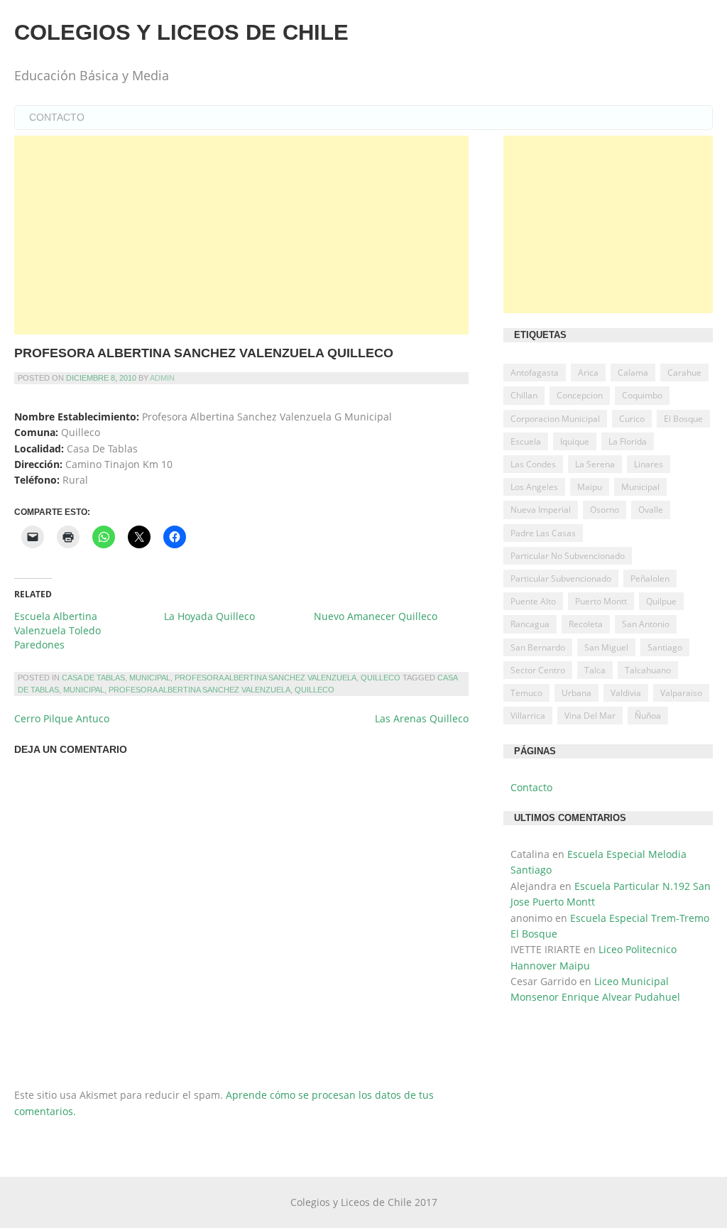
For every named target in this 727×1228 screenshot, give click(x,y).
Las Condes (533, 464)
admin (162, 378)
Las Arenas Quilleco (422, 718)
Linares (648, 464)
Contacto (56, 117)
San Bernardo (537, 647)
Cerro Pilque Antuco (61, 718)
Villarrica (527, 716)
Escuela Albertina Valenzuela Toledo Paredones (57, 630)
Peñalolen (649, 578)
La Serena (595, 464)
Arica (588, 372)
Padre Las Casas (543, 533)
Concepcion (580, 395)
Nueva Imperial (540, 510)
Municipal (149, 677)
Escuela (525, 441)
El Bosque (683, 419)
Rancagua (530, 624)
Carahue (684, 372)
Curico (632, 419)
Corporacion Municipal (555, 419)
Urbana (576, 693)
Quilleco (380, 677)
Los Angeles (534, 487)
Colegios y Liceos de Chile (181, 32)
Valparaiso (681, 693)
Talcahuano (648, 670)
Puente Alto (533, 601)
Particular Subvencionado (560, 578)
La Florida (627, 441)
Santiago (664, 647)
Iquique (574, 441)
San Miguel (606, 647)
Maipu (589, 487)
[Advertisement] (241, 235)
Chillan (523, 395)
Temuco (526, 693)
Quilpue (661, 601)
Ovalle (650, 510)
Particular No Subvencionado (567, 556)
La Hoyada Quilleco (209, 616)
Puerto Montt (601, 601)
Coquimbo (642, 395)
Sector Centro (537, 670)
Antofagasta (534, 372)
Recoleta (586, 624)
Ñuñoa (648, 716)
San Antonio (645, 624)
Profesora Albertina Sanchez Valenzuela (265, 677)
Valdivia (626, 693)
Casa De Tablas (93, 677)
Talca (595, 670)
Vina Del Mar (590, 716)
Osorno (604, 510)
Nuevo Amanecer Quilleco (375, 616)
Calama (633, 372)
